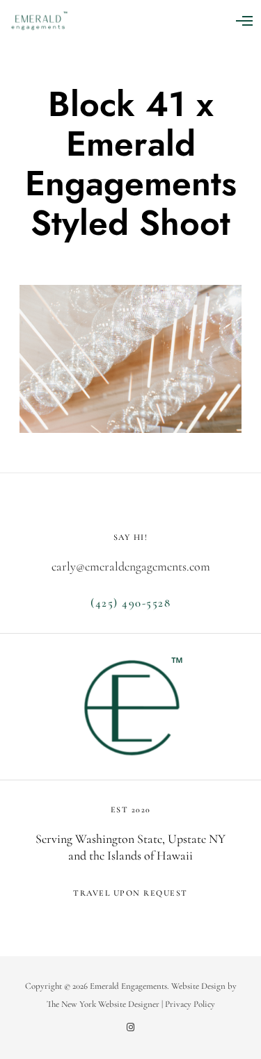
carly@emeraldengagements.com (131, 566)
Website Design (198, 986)
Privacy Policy (190, 1004)
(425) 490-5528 (130, 603)
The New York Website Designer (103, 1004)
